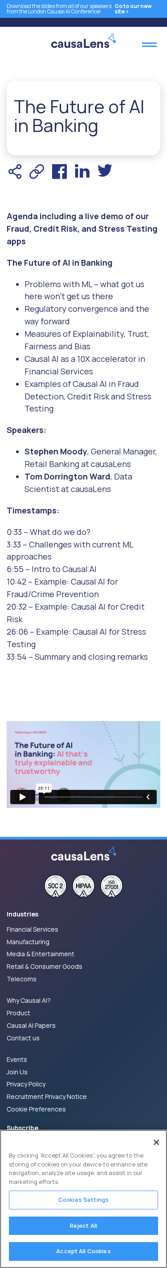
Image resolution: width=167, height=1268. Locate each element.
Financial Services (32, 929)
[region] (83, 1199)
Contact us (23, 1038)
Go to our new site (133, 9)
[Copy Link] (37, 171)
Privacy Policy (26, 1084)
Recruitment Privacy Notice (47, 1096)
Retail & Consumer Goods (44, 966)
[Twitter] (105, 171)
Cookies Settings (83, 1200)
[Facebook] (59, 171)
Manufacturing (28, 941)
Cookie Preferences (36, 1109)
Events (17, 1059)
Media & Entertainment (40, 954)
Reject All (83, 1225)
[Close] (156, 1142)
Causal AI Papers (31, 1025)
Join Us (17, 1072)
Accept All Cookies (83, 1251)
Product (18, 1013)
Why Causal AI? (29, 1000)
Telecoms (22, 979)
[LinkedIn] (82, 171)
